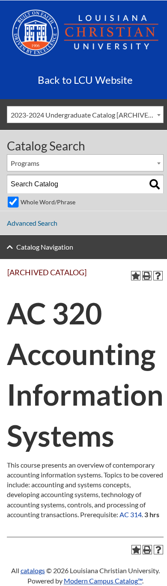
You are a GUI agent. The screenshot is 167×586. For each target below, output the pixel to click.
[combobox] (85, 114)
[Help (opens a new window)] (158, 275)
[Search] (155, 184)
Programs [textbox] (25, 163)
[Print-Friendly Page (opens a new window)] (147, 275)
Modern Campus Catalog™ (103, 581)
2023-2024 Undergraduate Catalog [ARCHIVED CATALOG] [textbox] (87, 115)
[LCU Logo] (85, 32)
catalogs (33, 570)
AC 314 (130, 514)
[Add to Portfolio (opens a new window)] (135, 275)
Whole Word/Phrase (48, 202)
